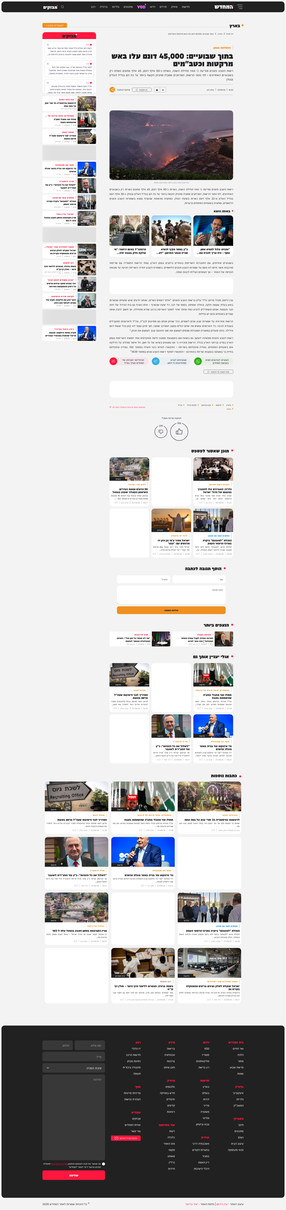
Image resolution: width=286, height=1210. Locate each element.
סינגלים (170, 1099)
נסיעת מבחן (134, 1061)
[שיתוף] (48, 45)
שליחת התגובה (171, 610)
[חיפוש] (62, 7)
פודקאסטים (202, 1061)
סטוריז (205, 1054)
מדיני (206, 1105)
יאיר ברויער (191, 1204)
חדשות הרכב (133, 1054)
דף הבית (229, 33)
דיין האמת (203, 1162)
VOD (141, 6)
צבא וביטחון (206, 405)
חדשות (186, 6)
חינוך (241, 1124)
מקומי (171, 1149)
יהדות (206, 1099)
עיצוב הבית (237, 1143)
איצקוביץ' (238, 1092)
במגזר (205, 1156)
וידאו (152, 6)
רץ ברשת (203, 1067)
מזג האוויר (169, 1143)
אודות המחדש (133, 1124)
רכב (93, 6)
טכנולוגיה (169, 1054)
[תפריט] (239, 6)
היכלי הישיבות (201, 1168)
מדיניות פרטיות (132, 1092)
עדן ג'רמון (221, 1204)
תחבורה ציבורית (132, 1067)
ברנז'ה (104, 6)
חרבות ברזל (191, 405)
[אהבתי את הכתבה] (179, 432)
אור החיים (238, 1048)
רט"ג (229, 409)
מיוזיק (174, 6)
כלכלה (171, 1137)
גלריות (115, 6)
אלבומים (170, 1086)
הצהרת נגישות (132, 1099)
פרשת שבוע (237, 1067)
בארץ (220, 33)
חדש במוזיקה (167, 1092)
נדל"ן (172, 1162)
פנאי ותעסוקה (236, 1149)
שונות (240, 1073)
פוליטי (206, 1117)
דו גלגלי (136, 1048)
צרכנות (171, 1061)
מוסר (241, 1061)
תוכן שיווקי (169, 1067)
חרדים (163, 6)
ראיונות (171, 1111)
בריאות (171, 1048)
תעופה (137, 1073)
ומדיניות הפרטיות (59, 1163)
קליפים (171, 1105)
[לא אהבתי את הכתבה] (161, 431)
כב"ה (180, 405)
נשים (241, 1137)
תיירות (171, 1168)
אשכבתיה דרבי (200, 1143)
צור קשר (136, 1131)
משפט (171, 1156)
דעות (172, 1131)
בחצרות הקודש (200, 1149)
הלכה (240, 1054)
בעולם (205, 1092)
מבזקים (136, 1118)
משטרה (204, 1111)
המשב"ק (239, 1105)
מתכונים (128, 6)
